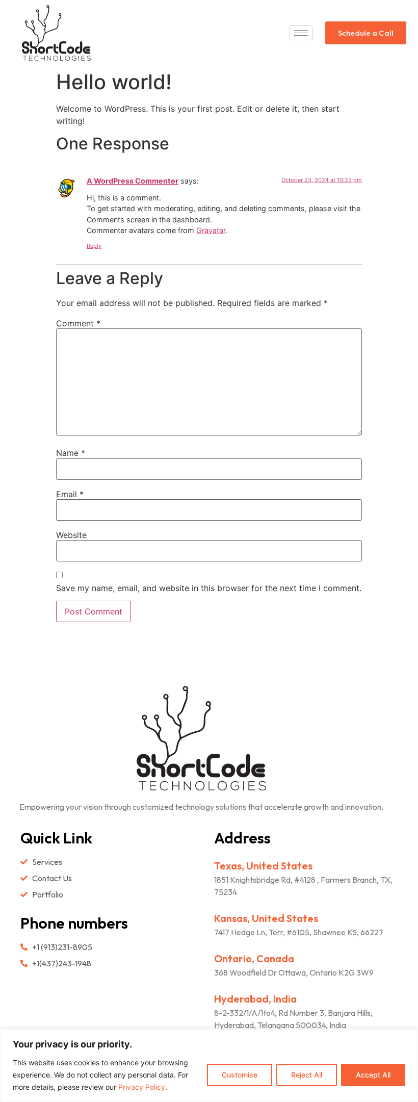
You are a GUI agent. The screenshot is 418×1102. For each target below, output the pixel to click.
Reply (94, 245)
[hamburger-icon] (301, 32)
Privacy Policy (141, 1087)
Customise (239, 1074)
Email (70, 494)
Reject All (306, 1074)
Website (71, 535)
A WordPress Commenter (132, 180)
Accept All (373, 1074)
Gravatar (210, 230)
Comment (78, 323)
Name (70, 453)
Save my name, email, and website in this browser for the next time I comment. (208, 588)
